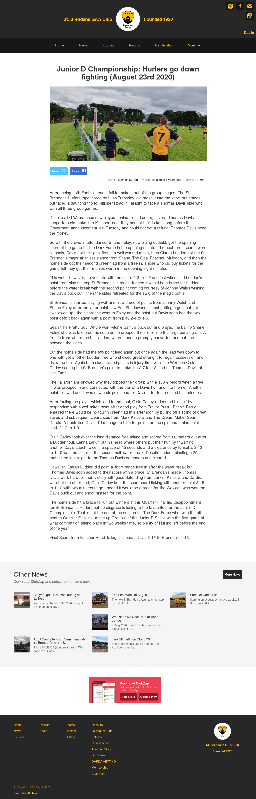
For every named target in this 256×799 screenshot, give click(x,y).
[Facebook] (240, 6)
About (43, 731)
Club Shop (98, 773)
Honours (97, 725)
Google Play (148, 696)
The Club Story (101, 749)
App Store (128, 696)
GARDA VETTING (104, 761)
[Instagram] (230, 6)
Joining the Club (102, 731)
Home (59, 45)
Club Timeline (100, 743)
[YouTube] (250, 16)
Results (134, 45)
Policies (97, 737)
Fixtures (108, 45)
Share (75, 171)
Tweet (56, 171)
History (70, 737)
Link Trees (98, 755)
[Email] (250, 6)
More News (232, 574)
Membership (164, 45)
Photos (70, 725)
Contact (71, 731)
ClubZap (33, 793)
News (83, 45)
